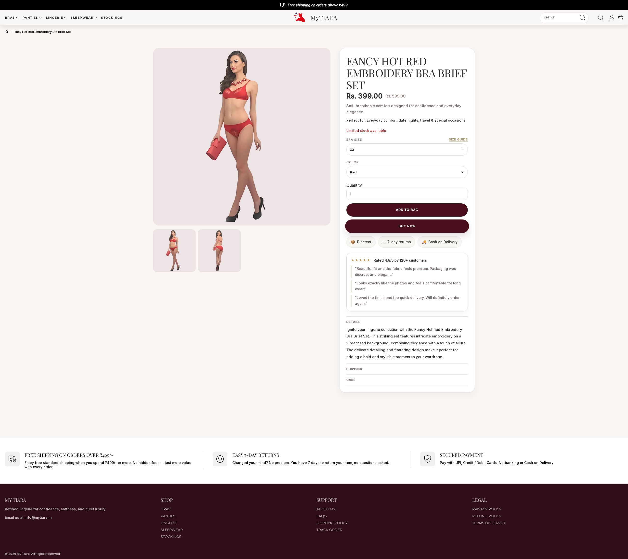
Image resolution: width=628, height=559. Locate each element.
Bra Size (354, 139)
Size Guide (458, 139)
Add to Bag (407, 210)
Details (353, 322)
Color (352, 162)
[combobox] (564, 18)
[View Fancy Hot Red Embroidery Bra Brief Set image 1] (174, 250)
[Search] (582, 17)
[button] (620, 17)
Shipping (354, 369)
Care (350, 380)
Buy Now (407, 226)
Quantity (354, 185)
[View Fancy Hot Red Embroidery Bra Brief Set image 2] (219, 250)
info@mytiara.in (38, 517)
